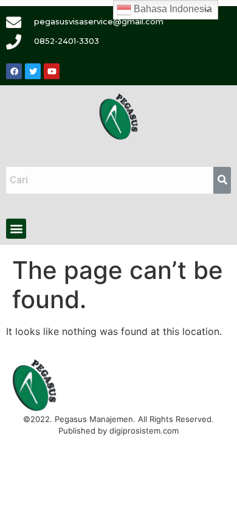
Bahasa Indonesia (171, 9)
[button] (16, 229)
